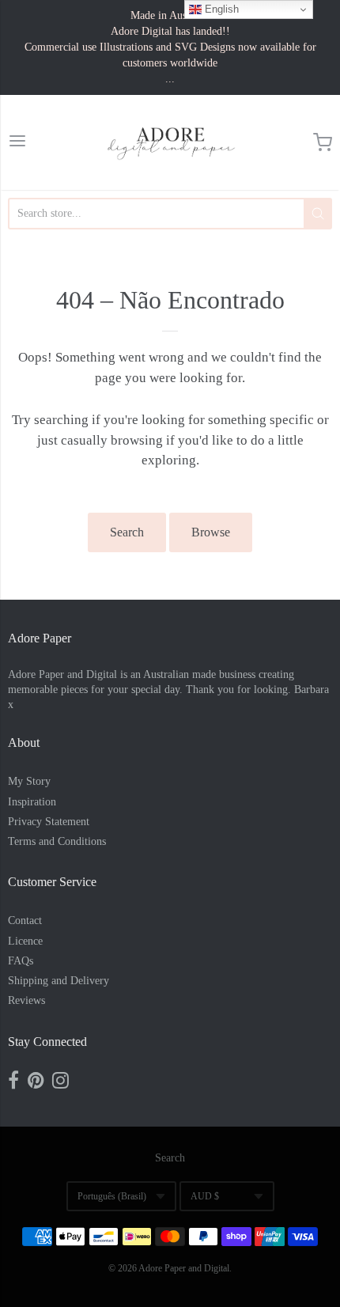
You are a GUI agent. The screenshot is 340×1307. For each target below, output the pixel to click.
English (220, 9)
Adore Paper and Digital (183, 1268)
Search (127, 532)
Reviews (26, 1000)
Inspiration (32, 802)
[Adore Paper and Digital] (170, 142)
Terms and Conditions (57, 841)
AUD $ (205, 1196)
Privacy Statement (48, 822)
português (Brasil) (111, 1196)
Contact (25, 920)
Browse (210, 532)
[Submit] (318, 213)
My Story (29, 781)
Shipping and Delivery (58, 981)
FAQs (20, 961)
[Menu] (17, 142)
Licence (25, 941)
